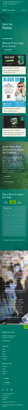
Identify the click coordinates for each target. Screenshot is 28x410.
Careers (4, 359)
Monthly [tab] (13, 203)
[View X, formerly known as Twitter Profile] (3, 389)
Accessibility (5, 397)
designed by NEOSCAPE (8, 402)
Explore (4, 366)
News (4, 354)
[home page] (8, 10)
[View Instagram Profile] (7, 389)
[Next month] (6, 210)
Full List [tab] (6, 203)
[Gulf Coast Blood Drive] (14, 95)
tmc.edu (5, 6)
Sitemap (4, 399)
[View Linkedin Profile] (11, 389)
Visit (3, 369)
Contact (4, 356)
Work (4, 349)
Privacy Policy (5, 395)
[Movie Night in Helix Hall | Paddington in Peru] (14, 64)
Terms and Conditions (7, 393)
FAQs (3, 373)
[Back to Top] (26, 327)
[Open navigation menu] (24, 10)
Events (4, 371)
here (14, 4)
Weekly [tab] (19, 203)
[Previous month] (4, 210)
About (4, 351)
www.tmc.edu (6, 340)
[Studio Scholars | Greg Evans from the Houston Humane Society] (14, 126)
